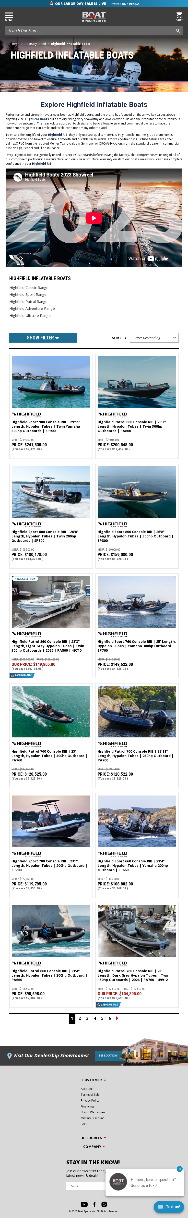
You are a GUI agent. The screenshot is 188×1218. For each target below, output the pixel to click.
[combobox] (94, 30)
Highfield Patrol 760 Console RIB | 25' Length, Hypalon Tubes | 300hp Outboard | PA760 (49, 755)
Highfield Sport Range (28, 294)
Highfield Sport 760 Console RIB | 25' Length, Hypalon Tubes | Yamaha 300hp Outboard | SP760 (137, 646)
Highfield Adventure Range (32, 308)
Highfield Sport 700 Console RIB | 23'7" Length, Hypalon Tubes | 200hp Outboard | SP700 (49, 865)
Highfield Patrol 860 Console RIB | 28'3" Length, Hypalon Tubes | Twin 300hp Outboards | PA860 (132, 426)
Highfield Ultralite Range (30, 315)
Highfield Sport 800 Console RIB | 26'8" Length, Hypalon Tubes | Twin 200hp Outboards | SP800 (45, 536)
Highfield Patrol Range (28, 301)
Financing (87, 1106)
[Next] (117, 1019)
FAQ (84, 1124)
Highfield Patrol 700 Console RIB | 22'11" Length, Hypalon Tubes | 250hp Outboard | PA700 (136, 755)
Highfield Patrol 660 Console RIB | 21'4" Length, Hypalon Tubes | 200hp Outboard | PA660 (49, 975)
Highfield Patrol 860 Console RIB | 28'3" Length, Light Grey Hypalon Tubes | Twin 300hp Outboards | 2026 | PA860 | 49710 (48, 646)
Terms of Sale (90, 1095)
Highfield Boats (37, 119)
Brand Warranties (93, 1112)
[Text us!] (169, 1208)
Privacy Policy (90, 1100)
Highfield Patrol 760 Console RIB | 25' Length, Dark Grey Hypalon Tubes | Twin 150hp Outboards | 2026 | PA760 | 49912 (133, 975)
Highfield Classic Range (28, 287)
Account (86, 1089)
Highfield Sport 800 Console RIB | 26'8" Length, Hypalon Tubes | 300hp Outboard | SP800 (136, 536)
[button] (43, 338)
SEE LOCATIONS (108, 1055)
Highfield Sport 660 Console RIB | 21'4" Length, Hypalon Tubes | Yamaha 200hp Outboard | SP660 (133, 865)
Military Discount (92, 1118)
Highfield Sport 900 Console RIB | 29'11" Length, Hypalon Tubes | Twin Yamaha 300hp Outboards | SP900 (46, 426)
